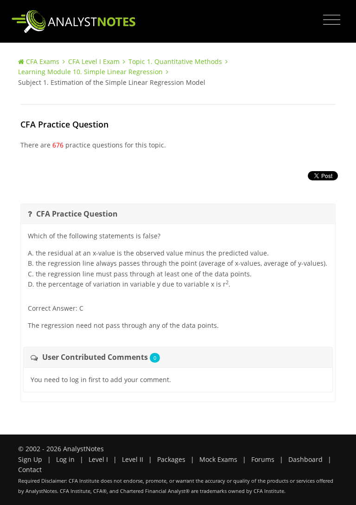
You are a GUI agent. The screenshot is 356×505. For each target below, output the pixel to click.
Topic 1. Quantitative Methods (175, 61)
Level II (132, 459)
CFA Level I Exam (94, 61)
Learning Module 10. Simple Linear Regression (90, 71)
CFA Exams (42, 61)
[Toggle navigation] (331, 20)
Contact (30, 469)
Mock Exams (218, 459)
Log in (65, 459)
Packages (171, 459)
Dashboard (305, 459)
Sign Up (30, 459)
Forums (262, 459)
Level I (98, 459)
